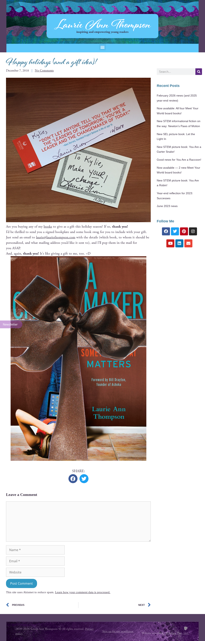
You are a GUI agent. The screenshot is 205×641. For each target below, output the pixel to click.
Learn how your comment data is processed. (82, 592)
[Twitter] (175, 231)
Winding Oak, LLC (177, 633)
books (48, 226)
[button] (102, 47)
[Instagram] (193, 231)
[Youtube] (170, 243)
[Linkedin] (179, 243)
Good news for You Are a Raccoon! (179, 159)
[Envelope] (188, 243)
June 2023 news (167, 206)
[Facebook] (166, 231)
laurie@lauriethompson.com (55, 237)
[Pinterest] (184, 231)
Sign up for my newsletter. (118, 631)
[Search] (198, 71)
